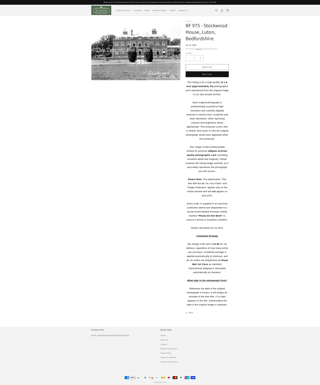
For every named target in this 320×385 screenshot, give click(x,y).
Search (163, 335)
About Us (164, 340)
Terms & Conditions (168, 357)
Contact (163, 344)
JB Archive (162, 382)
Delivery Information (168, 349)
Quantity (189, 53)
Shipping (198, 49)
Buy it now (207, 74)
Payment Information (169, 362)
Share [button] (190, 312)
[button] (124, 10)
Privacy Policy (165, 353)
